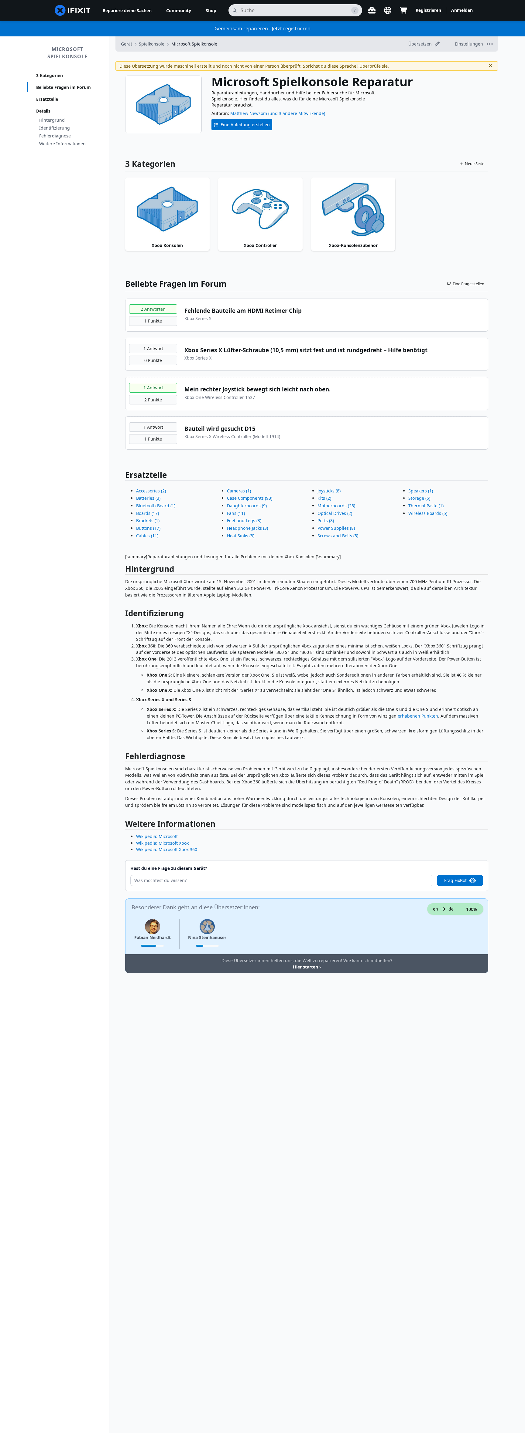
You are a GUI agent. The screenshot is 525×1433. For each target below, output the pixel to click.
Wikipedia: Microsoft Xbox (162, 843)
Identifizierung (54, 128)
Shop (211, 10)
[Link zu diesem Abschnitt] (122, 570)
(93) (249, 498)
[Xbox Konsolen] (167, 209)
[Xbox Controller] (260, 209)
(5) (337, 536)
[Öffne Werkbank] (372, 10)
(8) (240, 536)
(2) (151, 491)
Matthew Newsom (248, 113)
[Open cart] (403, 10)
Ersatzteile (47, 99)
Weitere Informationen (62, 144)
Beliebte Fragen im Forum (63, 87)
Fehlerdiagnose (55, 136)
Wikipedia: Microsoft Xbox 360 (166, 849)
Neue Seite (474, 163)
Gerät (126, 44)
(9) (247, 506)
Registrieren (428, 10)
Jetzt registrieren (291, 28)
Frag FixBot (455, 880)
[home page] (73, 10)
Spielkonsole (151, 44)
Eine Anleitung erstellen (245, 124)
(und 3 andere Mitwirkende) (296, 113)
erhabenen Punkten (418, 716)
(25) (336, 506)
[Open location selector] (388, 10)
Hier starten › (307, 967)
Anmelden (462, 10)
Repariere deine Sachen (127, 10)
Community (178, 10)
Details (43, 111)
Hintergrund (52, 120)
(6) (419, 498)
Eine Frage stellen (468, 283)
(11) (147, 536)
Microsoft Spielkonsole (67, 53)
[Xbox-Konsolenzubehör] (353, 209)
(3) (148, 498)
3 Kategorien (49, 75)
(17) (147, 513)
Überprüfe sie (373, 66)
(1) (155, 506)
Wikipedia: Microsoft (157, 836)
